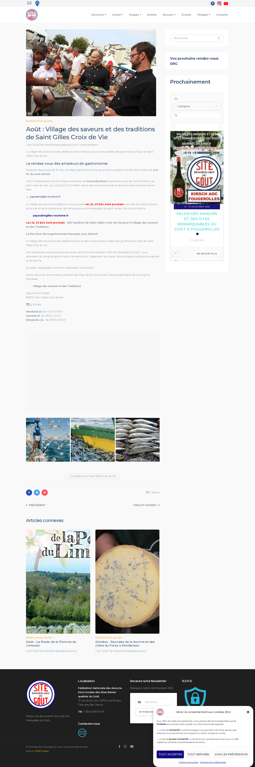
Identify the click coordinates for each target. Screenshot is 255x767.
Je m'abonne (146, 711)
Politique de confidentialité (213, 762)
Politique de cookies (188, 762)
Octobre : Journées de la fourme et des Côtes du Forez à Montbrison (125, 643)
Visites (47, 637)
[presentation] (173, 127)
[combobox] (197, 106)
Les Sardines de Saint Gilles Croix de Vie (93, 476)
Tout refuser (198, 754)
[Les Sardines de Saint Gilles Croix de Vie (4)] (138, 440)
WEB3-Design (42, 751)
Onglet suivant (145, 505)
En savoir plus (207, 200)
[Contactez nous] (82, 730)
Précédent (37, 505)
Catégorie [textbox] (184, 106)
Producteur (34, 121)
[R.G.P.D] (195, 688)
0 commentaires (88, 144)
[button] (248, 712)
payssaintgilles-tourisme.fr (45, 196)
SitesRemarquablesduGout (60, 144)
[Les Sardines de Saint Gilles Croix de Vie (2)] (48, 440)
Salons (48, 121)
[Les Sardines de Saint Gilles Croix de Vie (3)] (93, 440)
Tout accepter (170, 754)
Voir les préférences (231, 754)
